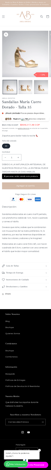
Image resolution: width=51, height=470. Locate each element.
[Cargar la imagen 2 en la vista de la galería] (25, 87)
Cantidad (6, 152)
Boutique (9, 327)
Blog (7, 321)
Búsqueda (10, 374)
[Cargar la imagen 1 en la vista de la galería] (10, 87)
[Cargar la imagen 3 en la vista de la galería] (41, 87)
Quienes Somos (12, 334)
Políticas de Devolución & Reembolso (22, 386)
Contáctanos (11, 357)
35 (6, 146)
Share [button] (8, 294)
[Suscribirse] (42, 422)
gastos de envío (23, 128)
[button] (3, 17)
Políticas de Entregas (15, 380)
